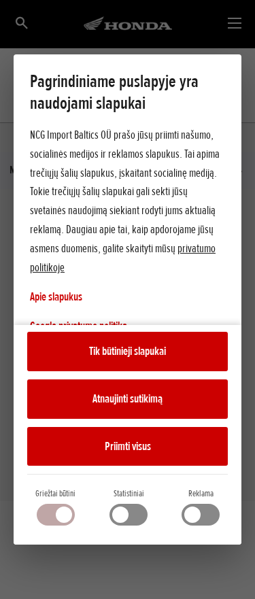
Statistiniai (129, 493)
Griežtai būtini (55, 493)
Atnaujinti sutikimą (127, 398)
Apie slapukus (56, 296)
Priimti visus (128, 446)
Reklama (201, 493)
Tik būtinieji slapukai (127, 350)
